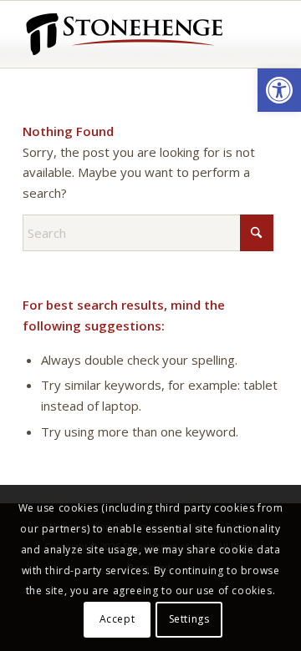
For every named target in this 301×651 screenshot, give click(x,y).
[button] (279, 90)
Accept (117, 619)
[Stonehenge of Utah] (125, 34)
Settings (189, 619)
